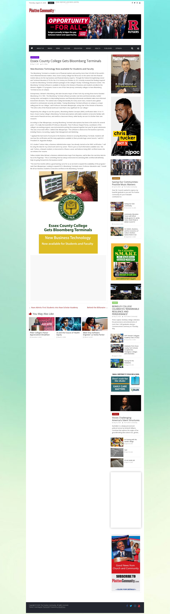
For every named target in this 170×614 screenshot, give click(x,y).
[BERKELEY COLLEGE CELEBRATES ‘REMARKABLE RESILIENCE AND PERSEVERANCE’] (126, 285)
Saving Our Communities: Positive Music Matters (125, 183)
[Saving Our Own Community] (117, 203)
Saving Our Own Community (129, 205)
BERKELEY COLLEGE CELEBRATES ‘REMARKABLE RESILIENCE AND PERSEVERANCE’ (125, 310)
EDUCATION (78, 48)
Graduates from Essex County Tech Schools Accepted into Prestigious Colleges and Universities (131, 350)
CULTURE (67, 48)
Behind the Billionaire (97, 307)
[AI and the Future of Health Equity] (68, 318)
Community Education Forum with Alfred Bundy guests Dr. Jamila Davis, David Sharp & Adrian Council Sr (132, 218)
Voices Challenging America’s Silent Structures (126, 419)
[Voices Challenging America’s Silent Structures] (126, 396)
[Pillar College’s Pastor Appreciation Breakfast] (42, 318)
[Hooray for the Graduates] (117, 360)
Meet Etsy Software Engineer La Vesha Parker (94, 333)
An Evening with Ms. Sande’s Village (130, 440)
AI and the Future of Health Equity (68, 333)
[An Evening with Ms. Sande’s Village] (117, 439)
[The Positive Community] (32, 48)
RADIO (50, 48)
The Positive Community (130, 187)
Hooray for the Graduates (129, 362)
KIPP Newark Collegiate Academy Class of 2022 (131, 337)
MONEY (88, 48)
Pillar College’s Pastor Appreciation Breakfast (40, 333)
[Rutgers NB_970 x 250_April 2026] (93, 15)
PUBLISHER (108, 48)
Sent (125, 450)
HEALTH (97, 48)
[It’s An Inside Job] (117, 459)
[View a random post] (138, 48)
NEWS (58, 48)
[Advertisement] (68, 278)
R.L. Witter (45, 64)
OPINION (119, 48)
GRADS (115, 303)
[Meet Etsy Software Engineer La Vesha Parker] (95, 318)
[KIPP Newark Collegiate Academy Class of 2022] (117, 335)
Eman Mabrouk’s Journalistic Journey (67, 3)
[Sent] (117, 449)
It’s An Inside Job (129, 460)
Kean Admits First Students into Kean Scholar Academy (53, 307)
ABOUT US (40, 48)
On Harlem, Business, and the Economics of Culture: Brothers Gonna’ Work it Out (131, 232)
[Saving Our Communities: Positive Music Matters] (126, 160)
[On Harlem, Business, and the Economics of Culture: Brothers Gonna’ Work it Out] (117, 228)
